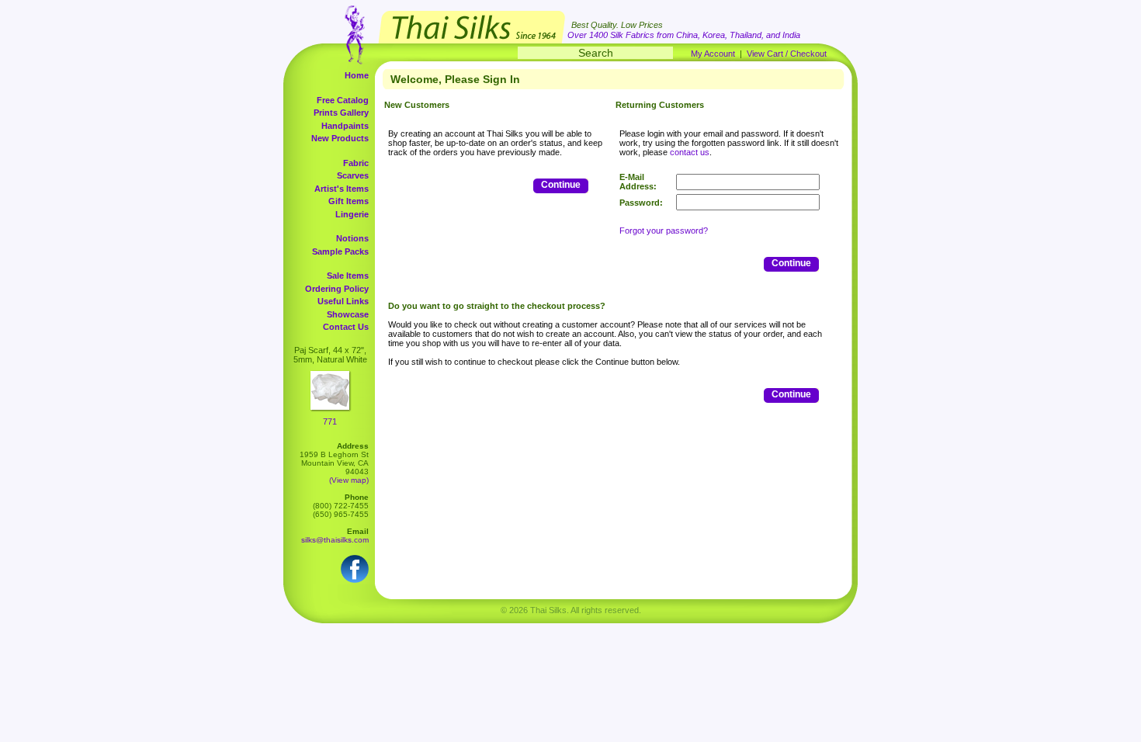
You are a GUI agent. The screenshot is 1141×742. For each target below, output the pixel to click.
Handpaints (345, 125)
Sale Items (348, 275)
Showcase (348, 314)
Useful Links (343, 301)
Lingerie (352, 214)
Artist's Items (341, 188)
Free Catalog (343, 100)
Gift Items (348, 201)
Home (357, 75)
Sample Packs (340, 251)
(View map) (349, 480)
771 (330, 421)
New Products (340, 138)
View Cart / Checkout (787, 53)
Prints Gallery (341, 112)
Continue (561, 184)
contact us (689, 152)
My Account (713, 53)
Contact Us (346, 326)
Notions (352, 238)
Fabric (356, 163)
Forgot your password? (663, 230)
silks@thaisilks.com (335, 540)
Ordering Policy (337, 288)
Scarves (353, 175)
